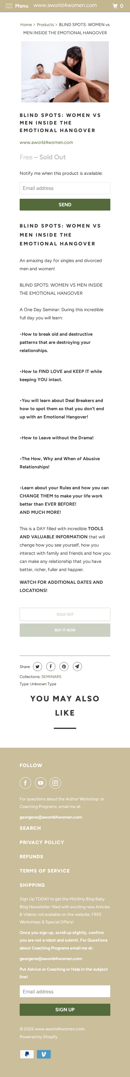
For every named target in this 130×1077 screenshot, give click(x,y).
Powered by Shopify (38, 1036)
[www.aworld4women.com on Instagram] (56, 783)
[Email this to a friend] (76, 666)
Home (26, 24)
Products (45, 24)
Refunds (32, 856)
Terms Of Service (45, 871)
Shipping (32, 885)
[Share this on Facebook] (50, 666)
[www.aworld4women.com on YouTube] (42, 783)
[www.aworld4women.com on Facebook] (27, 783)
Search (30, 828)
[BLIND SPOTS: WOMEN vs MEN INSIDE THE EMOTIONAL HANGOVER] (65, 71)
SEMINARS (51, 676)
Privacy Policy (42, 842)
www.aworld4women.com (46, 142)
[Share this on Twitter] (36, 666)
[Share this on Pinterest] (63, 666)
